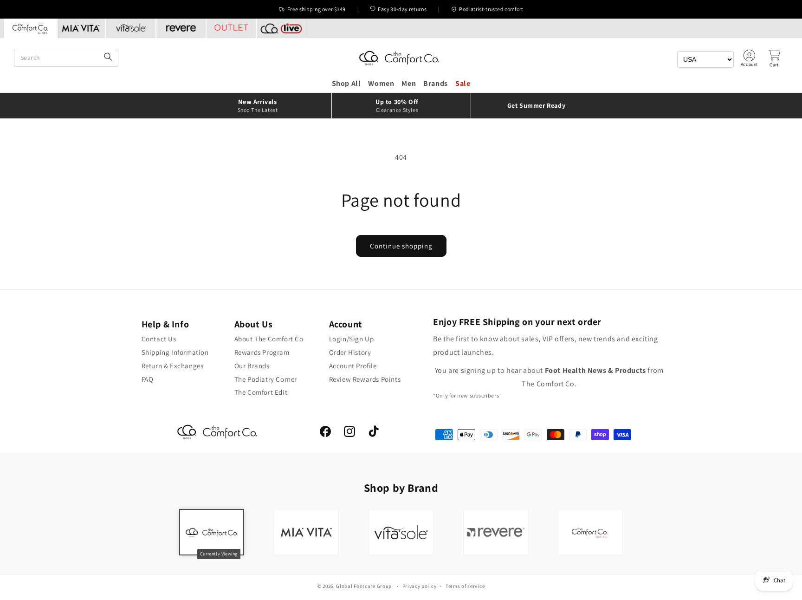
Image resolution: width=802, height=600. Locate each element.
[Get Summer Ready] (540, 105)
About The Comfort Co (269, 338)
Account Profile (353, 365)
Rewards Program (262, 352)
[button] (774, 58)
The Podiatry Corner (265, 379)
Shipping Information (175, 352)
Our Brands (252, 365)
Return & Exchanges (173, 365)
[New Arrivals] (261, 105)
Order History (350, 352)
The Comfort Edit (261, 392)
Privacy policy (419, 586)
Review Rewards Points (365, 379)
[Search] (108, 57)
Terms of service (465, 586)
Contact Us (159, 338)
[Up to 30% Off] (401, 105)
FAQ (148, 379)
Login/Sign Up (351, 338)
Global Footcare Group (364, 586)
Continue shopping (401, 245)
